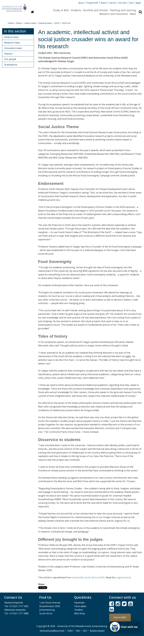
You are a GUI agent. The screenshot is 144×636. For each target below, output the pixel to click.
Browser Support (97, 630)
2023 (56, 23)
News (133, 14)
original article (123, 577)
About (81, 2)
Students (76, 10)
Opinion (8, 53)
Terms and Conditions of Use (52, 630)
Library (112, 2)
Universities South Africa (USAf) (88, 577)
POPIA (70, 630)
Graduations (10, 64)
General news (45, 23)
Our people (10, 59)
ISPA (85, 630)
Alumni (104, 2)
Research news (12, 42)
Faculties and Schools (95, 10)
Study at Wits (61, 10)
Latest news (30, 23)
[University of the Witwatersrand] (14, 6)
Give (131, 2)
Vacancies (79, 602)
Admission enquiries (15, 609)
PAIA (78, 630)
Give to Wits (120, 617)
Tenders (78, 609)
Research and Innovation (113, 14)
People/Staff (92, 2)
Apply (138, 2)
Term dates (80, 606)
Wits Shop (79, 613)
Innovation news (13, 48)
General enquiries (13, 602)
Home (11, 23)
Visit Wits (122, 2)
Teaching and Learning (122, 10)
